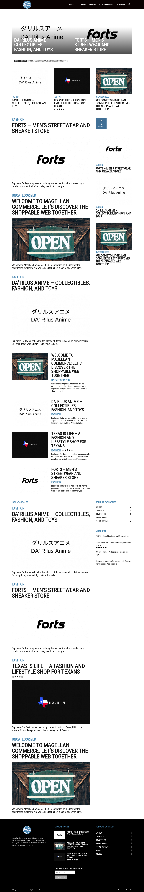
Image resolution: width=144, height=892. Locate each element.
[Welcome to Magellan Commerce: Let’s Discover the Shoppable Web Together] (114, 81)
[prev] (125, 61)
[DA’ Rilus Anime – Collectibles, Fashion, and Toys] (42, 34)
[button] (129, 5)
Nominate (121, 4)
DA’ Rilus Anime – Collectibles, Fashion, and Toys (29, 103)
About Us (129, 890)
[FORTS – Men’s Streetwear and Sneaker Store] (102, 34)
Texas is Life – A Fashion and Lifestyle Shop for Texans (70, 103)
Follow (101, 118)
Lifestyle (73, 4)
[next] (128, 61)
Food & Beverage (106, 4)
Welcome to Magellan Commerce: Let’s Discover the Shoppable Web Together (113, 105)
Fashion (92, 4)
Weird (83, 4)
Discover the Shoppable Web (70, 868)
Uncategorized (102, 97)
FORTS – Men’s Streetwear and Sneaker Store (45, 61)
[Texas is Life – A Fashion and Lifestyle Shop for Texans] (72, 81)
